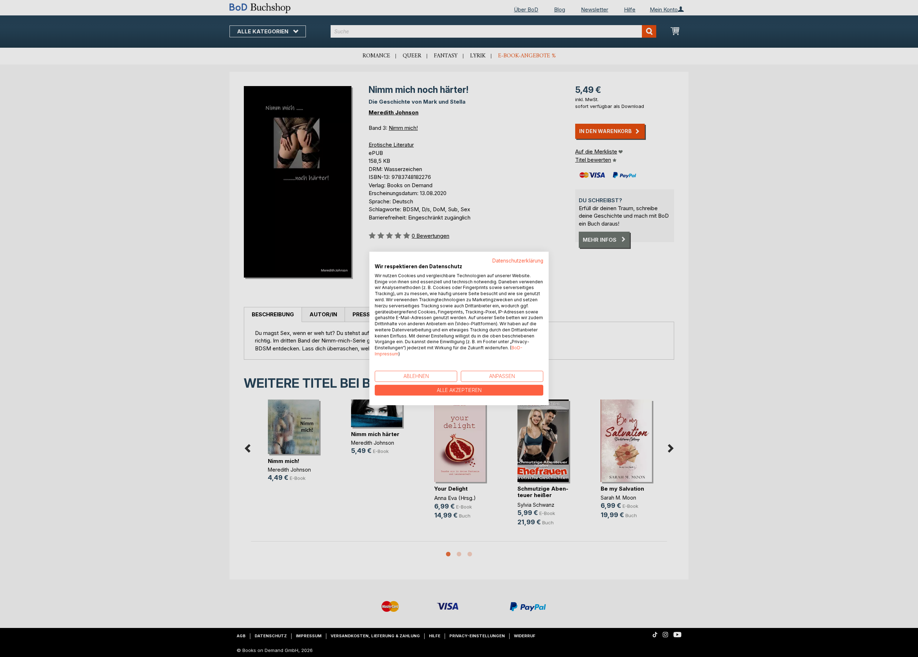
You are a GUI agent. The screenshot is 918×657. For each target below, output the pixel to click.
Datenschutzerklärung (517, 261)
